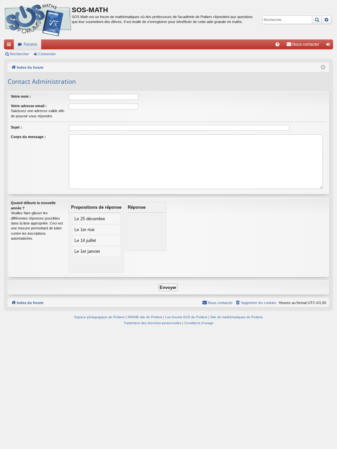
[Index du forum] (38, 19)
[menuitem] (277, 44)
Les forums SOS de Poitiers (186, 317)
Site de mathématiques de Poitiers (236, 317)
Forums (30, 44)
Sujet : (16, 127)
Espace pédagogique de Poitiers (99, 317)
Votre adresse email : (29, 106)
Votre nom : (21, 96)
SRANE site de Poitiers (144, 317)
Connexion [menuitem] (329, 45)
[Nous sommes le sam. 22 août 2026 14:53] (323, 67)
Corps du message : (28, 137)
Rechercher (19, 54)
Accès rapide (10, 45)
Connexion (47, 54)
